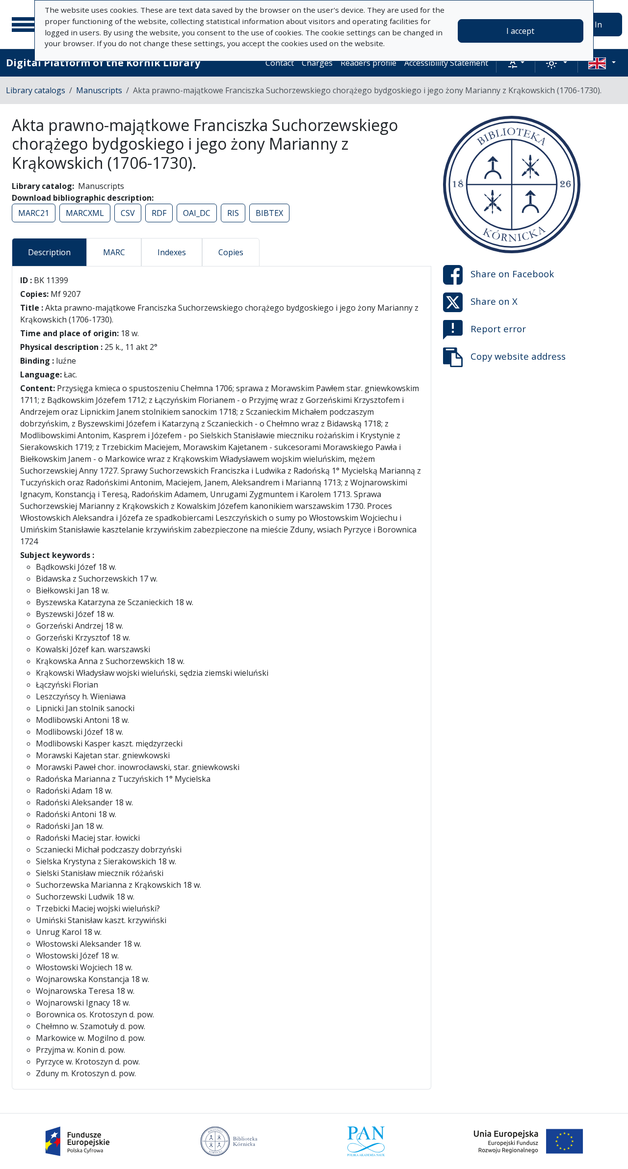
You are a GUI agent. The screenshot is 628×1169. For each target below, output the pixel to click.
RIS (233, 213)
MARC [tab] (114, 252)
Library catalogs (35, 90)
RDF (159, 213)
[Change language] (602, 63)
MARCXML (85, 213)
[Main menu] (24, 24)
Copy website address (518, 356)
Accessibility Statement (446, 62)
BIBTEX (269, 213)
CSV (128, 213)
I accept (520, 31)
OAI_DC (196, 213)
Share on (512, 273)
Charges (317, 62)
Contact (279, 62)
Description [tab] (49, 252)
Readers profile (368, 62)
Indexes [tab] (171, 252)
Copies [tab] (230, 252)
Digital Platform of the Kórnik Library (103, 62)
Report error (498, 328)
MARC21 (33, 213)
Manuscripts (99, 90)
